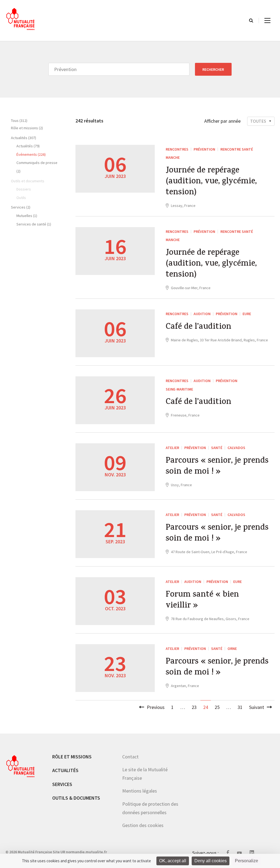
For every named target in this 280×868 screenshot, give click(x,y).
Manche (173, 157)
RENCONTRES (177, 149)
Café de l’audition (198, 327)
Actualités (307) (23, 137)
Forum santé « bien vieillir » (202, 601)
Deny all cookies (210, 860)
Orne (232, 648)
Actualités (65, 770)
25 (217, 707)
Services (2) (20, 207)
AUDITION (202, 313)
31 (240, 707)
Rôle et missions (72, 756)
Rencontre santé (236, 149)
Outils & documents (76, 798)
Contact (130, 756)
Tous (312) (19, 120)
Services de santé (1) (33, 224)
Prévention (204, 149)
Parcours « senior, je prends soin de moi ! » (217, 467)
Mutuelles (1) (26, 215)
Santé (216, 447)
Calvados (236, 447)
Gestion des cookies (143, 825)
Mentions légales (139, 791)
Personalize (246, 860)
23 (194, 707)
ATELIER (172, 447)
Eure (247, 313)
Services (62, 784)
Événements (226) (31, 154)
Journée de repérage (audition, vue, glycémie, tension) (211, 182)
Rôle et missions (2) (27, 127)
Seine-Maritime (179, 389)
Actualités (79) (28, 145)
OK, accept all (172, 860)
